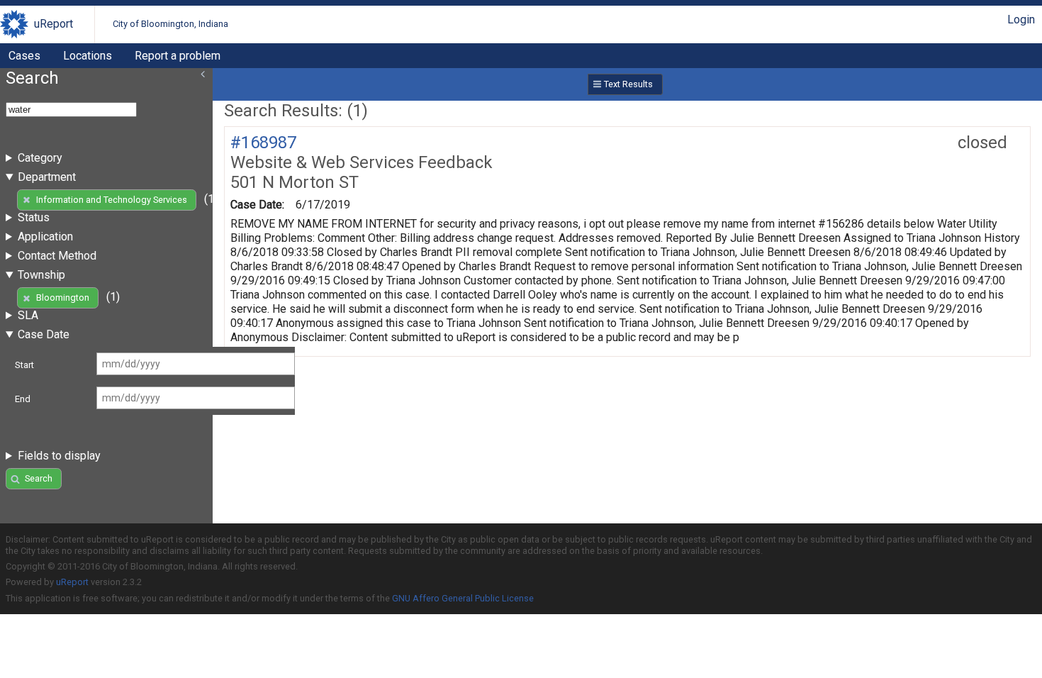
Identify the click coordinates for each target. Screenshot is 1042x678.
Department (47, 177)
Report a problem (177, 55)
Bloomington (62, 297)
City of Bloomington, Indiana (170, 23)
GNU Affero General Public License (463, 598)
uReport (53, 23)
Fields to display (59, 455)
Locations (87, 55)
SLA (28, 315)
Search (38, 478)
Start (24, 365)
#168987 (263, 142)
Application (45, 236)
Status (34, 217)
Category (40, 158)
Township (41, 275)
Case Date (43, 334)
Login (1021, 19)
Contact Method (57, 255)
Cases (24, 55)
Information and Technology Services (111, 199)
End (22, 399)
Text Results (628, 84)
